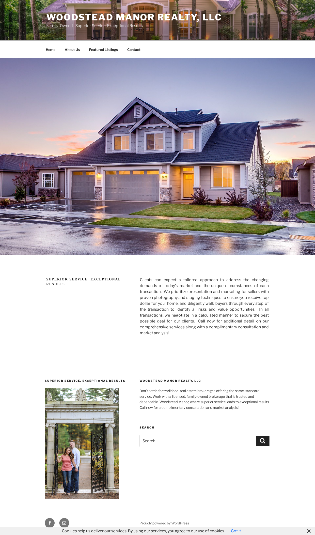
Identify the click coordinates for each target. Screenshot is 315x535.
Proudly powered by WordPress (164, 523)
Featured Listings (103, 49)
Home (50, 49)
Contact (134, 49)
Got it (236, 531)
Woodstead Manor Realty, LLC (134, 17)
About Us (72, 49)
